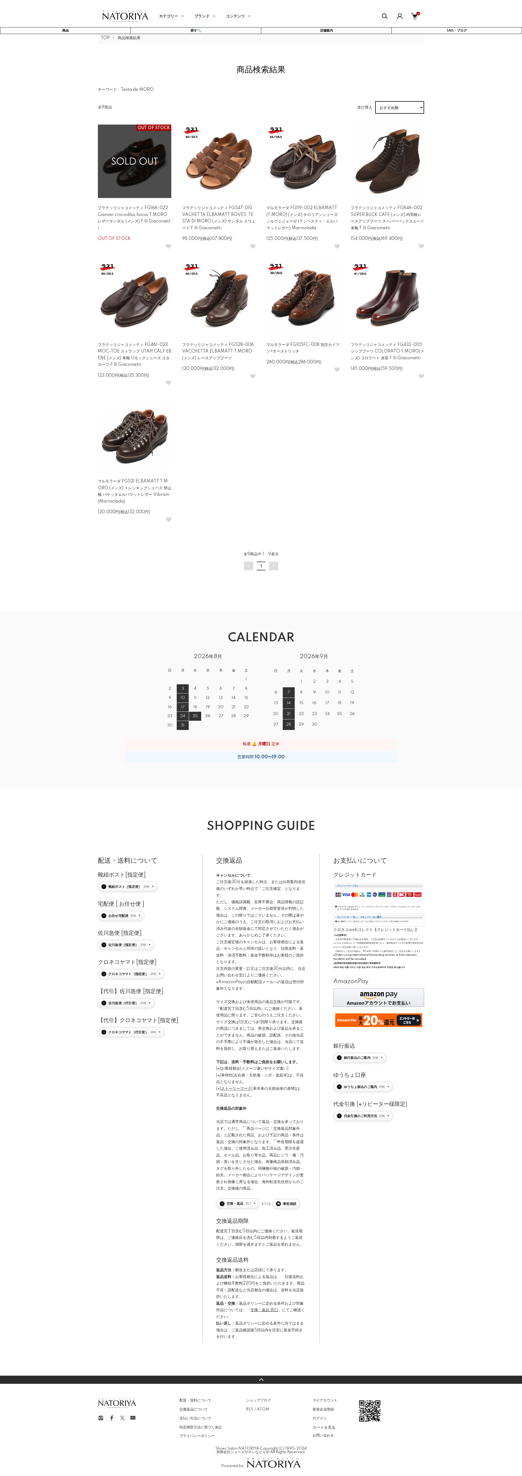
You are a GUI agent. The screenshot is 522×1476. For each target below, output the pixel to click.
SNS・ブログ (457, 30)
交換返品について (193, 1409)
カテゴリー (168, 16)
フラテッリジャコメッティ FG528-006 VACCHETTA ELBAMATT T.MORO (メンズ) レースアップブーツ (218, 351)
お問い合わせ (323, 1435)
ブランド (202, 16)
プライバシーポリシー (197, 1436)
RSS (249, 1409)
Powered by (232, 1466)
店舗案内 (326, 30)
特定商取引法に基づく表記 (200, 1427)
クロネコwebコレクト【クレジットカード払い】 (376, 930)
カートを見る (324, 1427)
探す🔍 (196, 30)
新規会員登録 (323, 1409)
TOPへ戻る (261, 1380)
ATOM (263, 1409)
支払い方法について (195, 1418)
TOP (105, 38)
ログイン (320, 1418)
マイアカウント (325, 1400)
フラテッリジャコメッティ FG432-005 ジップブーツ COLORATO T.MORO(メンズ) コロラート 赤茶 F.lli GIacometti (387, 351)
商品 (65, 30)
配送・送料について (195, 1400)
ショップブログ (258, 1400)
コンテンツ (235, 16)
